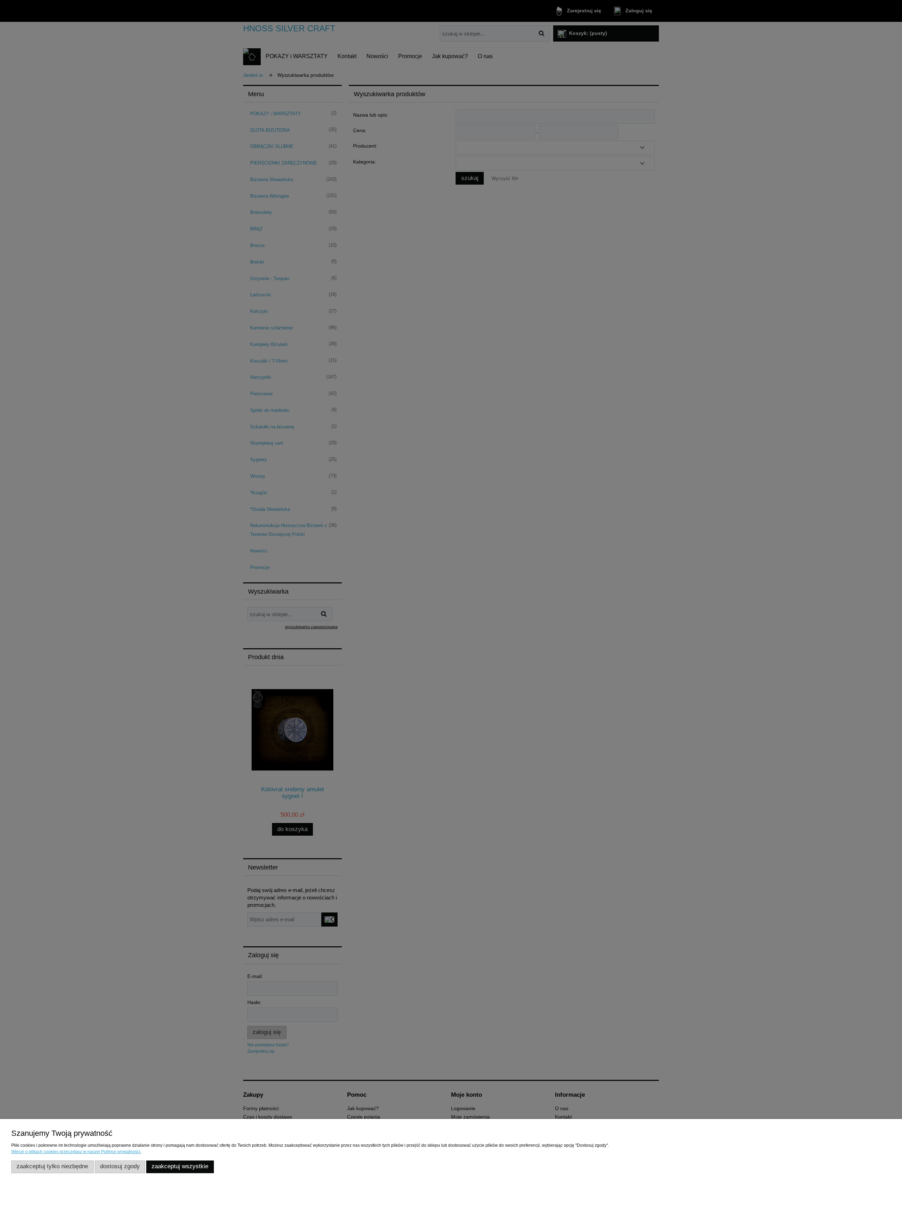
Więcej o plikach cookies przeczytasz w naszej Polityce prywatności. (76, 1151)
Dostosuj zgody (120, 1166)
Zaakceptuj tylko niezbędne (52, 1166)
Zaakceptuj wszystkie (180, 1166)
